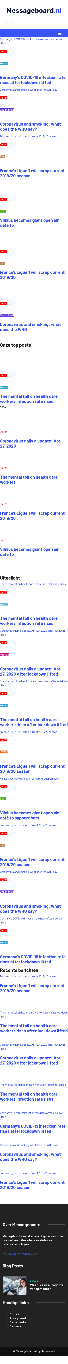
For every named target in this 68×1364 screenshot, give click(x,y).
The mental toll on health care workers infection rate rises (29, 398)
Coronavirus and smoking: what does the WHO (30, 327)
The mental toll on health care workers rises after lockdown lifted (34, 722)
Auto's (34, 1281)
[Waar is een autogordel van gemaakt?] (14, 1285)
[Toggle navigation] (59, 33)
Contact (14, 1314)
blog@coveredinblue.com (23, 1254)
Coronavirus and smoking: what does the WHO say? (29, 89)
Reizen (4, 752)
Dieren (3, 51)
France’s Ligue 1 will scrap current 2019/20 (32, 275)
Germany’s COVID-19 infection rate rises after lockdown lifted (33, 80)
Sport (3, 211)
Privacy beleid (18, 1318)
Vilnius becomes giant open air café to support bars (29, 778)
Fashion (4, 654)
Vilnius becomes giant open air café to (29, 222)
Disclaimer (16, 1326)
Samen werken (18, 1322)
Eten (2, 156)
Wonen (4, 63)
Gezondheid (7, 109)
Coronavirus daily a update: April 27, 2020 (31, 443)
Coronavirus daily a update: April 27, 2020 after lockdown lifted (31, 671)
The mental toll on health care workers (29, 479)
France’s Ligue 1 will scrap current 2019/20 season (28, 136)
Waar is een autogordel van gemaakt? (47, 1287)
